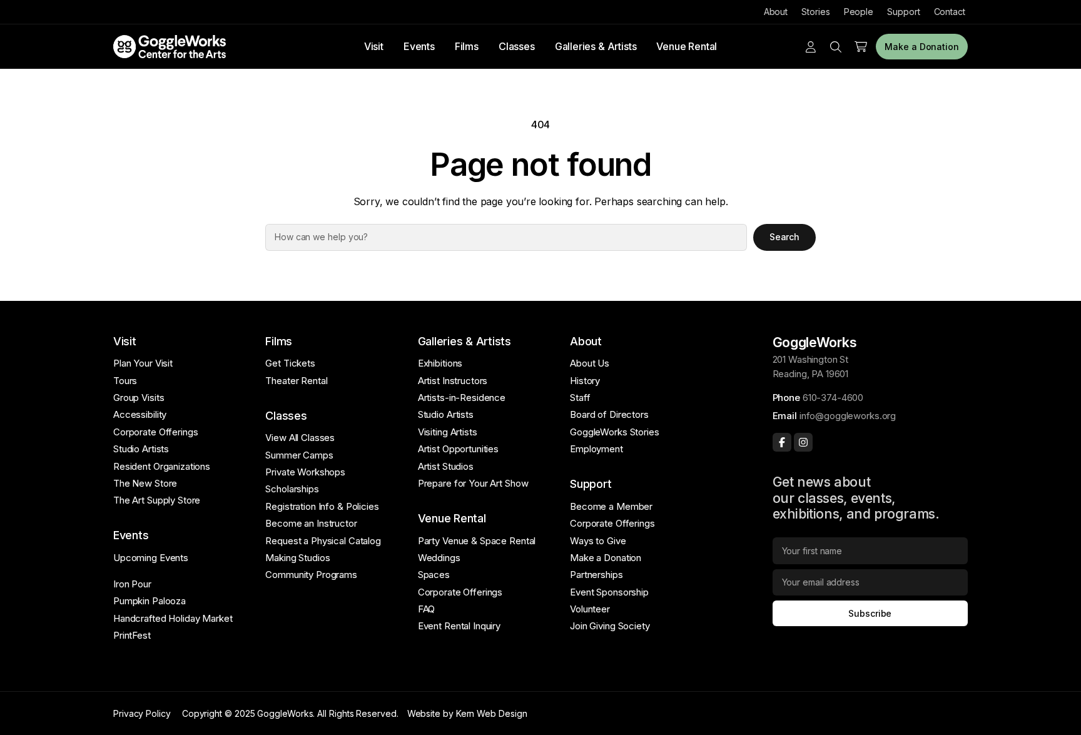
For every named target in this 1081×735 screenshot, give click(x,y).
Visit (373, 46)
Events (419, 46)
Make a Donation (922, 46)
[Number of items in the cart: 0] (861, 47)
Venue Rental (686, 46)
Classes (517, 46)
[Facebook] (782, 442)
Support (903, 11)
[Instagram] (803, 442)
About (776, 11)
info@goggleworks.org (847, 416)
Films (467, 46)
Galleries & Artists (596, 46)
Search (784, 236)
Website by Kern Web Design (467, 713)
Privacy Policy (142, 713)
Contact (949, 11)
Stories (815, 11)
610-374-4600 (833, 397)
